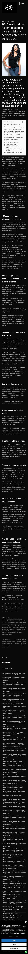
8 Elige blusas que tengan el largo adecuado (13, 146)
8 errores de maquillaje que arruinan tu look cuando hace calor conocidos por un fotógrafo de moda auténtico (14, 695)
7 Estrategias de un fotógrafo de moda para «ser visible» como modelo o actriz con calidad (14, 684)
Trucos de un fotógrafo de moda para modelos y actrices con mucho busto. (20, 642)
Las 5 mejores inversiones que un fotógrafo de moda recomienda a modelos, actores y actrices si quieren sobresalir (14, 771)
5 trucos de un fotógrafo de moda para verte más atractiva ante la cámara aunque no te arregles (14, 828)
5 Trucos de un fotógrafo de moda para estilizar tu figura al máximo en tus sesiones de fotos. (8, 643)
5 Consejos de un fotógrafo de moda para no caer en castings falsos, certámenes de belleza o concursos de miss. (14, 850)
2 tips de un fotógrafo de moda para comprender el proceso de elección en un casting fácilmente (14, 856)
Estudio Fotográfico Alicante (14, 619)
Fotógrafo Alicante (6, 620)
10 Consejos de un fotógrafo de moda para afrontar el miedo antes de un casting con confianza (14, 679)
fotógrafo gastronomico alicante (10, 632)
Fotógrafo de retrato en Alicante (14, 630)
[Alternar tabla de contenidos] (23, 122)
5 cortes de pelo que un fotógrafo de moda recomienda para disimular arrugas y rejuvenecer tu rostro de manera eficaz (14, 739)
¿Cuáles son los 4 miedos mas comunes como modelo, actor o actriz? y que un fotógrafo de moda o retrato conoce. (13, 839)
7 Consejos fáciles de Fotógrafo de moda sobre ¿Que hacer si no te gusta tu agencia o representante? (14, 878)
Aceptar (14, 940)
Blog (8, 617)
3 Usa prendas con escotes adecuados (14, 137)
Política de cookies (6, 952)
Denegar (14, 944)
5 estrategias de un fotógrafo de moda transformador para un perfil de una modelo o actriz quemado (14, 734)
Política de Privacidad (15, 952)
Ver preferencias (14, 948)
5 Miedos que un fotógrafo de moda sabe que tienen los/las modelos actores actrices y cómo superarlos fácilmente (14, 867)
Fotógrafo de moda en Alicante (14, 625)
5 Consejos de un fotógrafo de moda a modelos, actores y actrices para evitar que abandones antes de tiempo (14, 791)
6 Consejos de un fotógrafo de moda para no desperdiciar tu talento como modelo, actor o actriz (14, 756)
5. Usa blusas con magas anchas (13, 141)
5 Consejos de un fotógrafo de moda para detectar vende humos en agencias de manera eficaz (14, 690)
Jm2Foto (12, 21)
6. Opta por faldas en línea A (12, 142)
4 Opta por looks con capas (12, 139)
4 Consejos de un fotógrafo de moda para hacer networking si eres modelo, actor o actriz (14, 887)
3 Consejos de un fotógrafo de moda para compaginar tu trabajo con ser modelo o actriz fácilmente (14, 823)
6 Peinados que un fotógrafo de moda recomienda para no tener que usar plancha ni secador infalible (14, 728)
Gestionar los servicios (13, 936)
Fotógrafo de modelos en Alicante (10, 627)
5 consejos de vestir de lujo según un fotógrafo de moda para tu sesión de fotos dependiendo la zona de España (14, 745)
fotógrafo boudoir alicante (18, 620)
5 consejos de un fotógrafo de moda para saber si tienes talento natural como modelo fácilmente (14, 776)
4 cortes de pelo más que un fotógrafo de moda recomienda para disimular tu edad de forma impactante (14, 712)
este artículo (11, 599)
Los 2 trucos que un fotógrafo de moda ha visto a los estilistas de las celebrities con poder (14, 723)
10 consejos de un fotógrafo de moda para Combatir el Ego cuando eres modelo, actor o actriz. (14, 817)
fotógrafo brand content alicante (10, 622)
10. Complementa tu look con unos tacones (14, 153)
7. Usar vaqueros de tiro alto (12, 144)
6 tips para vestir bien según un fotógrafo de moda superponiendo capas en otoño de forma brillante (14, 750)
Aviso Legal (23, 952)
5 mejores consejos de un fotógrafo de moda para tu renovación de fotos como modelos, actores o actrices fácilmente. (14, 902)
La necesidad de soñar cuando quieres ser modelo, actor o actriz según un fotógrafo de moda (14, 872)
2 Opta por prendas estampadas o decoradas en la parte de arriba (13, 135)
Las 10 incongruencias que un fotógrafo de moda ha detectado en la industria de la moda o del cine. (14, 834)
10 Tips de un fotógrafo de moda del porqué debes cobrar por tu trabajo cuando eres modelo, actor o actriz (14, 845)
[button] (26, 922)
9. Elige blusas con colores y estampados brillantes (15, 149)
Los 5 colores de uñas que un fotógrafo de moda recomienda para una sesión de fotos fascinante (14, 717)
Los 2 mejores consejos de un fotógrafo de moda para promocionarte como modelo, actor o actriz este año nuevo (14, 861)
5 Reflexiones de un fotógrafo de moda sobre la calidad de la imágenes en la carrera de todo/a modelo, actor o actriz (14, 908)
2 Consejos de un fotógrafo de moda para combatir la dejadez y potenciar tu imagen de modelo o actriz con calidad (14, 782)
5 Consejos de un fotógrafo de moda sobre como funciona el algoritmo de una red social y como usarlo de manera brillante (14, 765)
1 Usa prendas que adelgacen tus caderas (15, 132)
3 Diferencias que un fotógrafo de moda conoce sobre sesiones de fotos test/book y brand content (14, 812)
